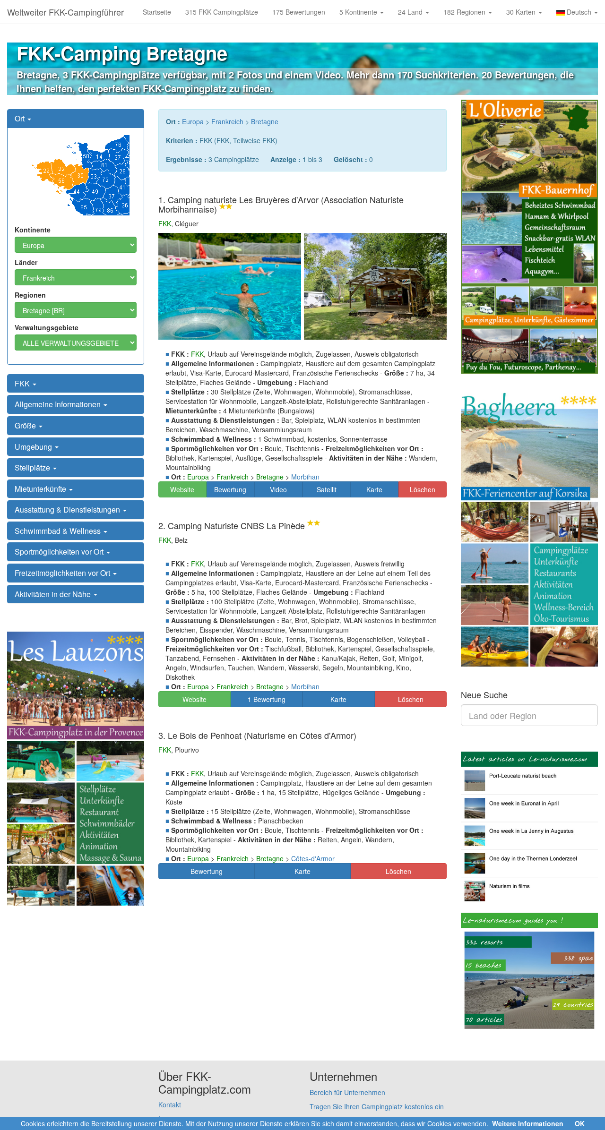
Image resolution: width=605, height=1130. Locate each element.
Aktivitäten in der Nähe (54, 594)
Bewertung (230, 489)
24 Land (411, 12)
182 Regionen (465, 12)
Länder (26, 262)
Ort (20, 118)
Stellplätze (33, 467)
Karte (374, 489)
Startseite (157, 12)
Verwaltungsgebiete (46, 327)
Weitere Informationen (527, 1123)
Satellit (327, 489)
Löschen (422, 489)
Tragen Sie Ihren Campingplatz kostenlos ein (377, 1106)
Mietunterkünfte (41, 488)
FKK (23, 383)
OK (580, 1123)
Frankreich (227, 121)
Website (182, 489)
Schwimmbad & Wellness (59, 530)
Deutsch (579, 12)
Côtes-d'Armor (313, 858)
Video (278, 489)
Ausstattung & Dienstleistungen (68, 509)
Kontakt (169, 1104)
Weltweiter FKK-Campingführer (65, 12)
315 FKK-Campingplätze (221, 12)
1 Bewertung (266, 699)
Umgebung (34, 446)
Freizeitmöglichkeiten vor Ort (63, 572)
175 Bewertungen (298, 12)
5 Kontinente (359, 12)
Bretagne (264, 121)
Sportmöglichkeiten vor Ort (60, 551)
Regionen (30, 295)
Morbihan (305, 476)
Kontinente (33, 229)
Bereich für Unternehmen (347, 1092)
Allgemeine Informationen (59, 404)
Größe (26, 425)
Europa (193, 121)
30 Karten (521, 12)
